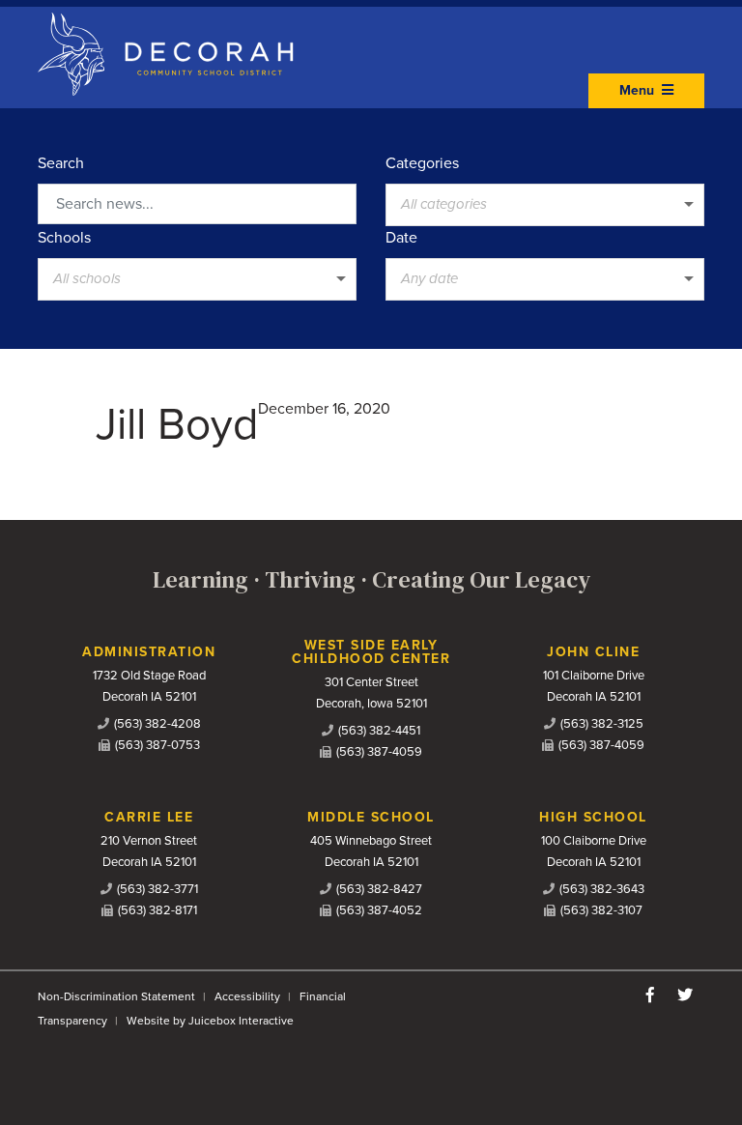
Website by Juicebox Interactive (210, 1020)
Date (401, 237)
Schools (64, 237)
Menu (638, 90)
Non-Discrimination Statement (116, 996)
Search (61, 163)
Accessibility (247, 996)
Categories (422, 163)
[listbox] (544, 205)
